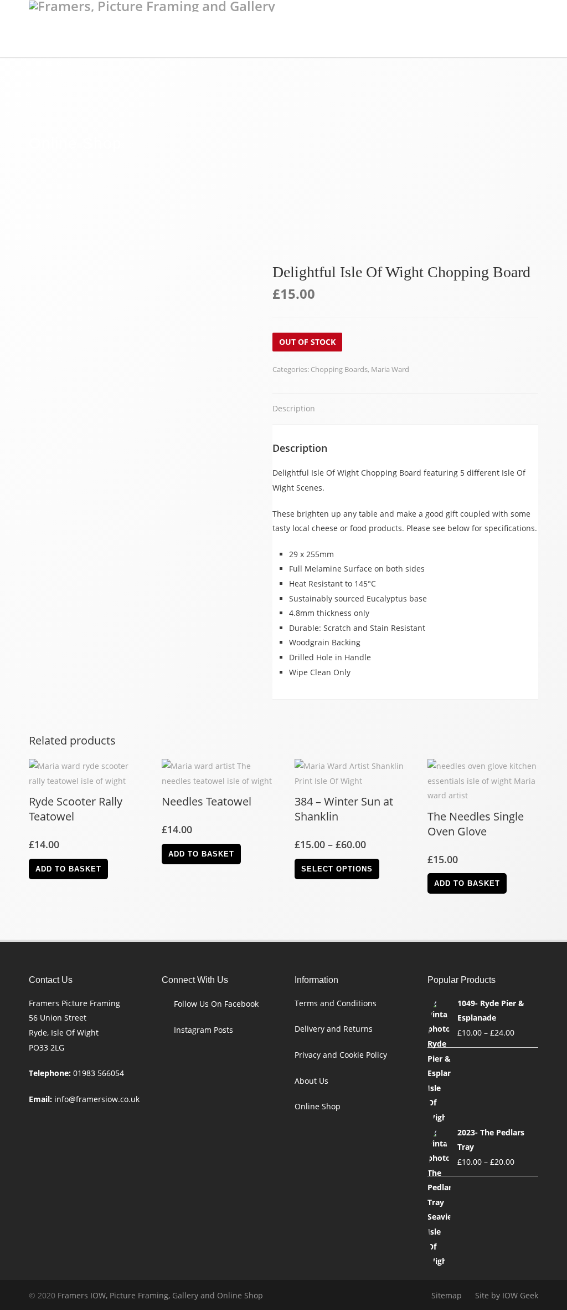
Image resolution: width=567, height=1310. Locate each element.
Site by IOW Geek (506, 1295)
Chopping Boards (339, 369)
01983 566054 (98, 1073)
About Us (311, 1080)
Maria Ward (390, 369)
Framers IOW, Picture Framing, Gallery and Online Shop (160, 1295)
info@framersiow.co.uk (97, 1099)
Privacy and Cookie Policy (341, 1054)
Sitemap (446, 1295)
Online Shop (318, 1106)
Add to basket (68, 869)
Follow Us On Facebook (216, 1003)
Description (293, 408)
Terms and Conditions (336, 1003)
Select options (337, 869)
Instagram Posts (203, 1029)
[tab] (293, 409)
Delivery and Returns (334, 1028)
